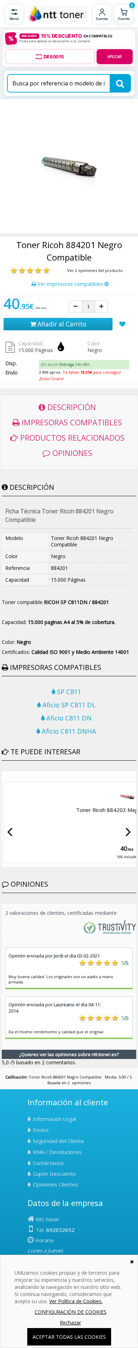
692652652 (60, 1229)
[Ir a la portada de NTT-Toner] (58, 14)
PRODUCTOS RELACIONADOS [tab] (71, 437)
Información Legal (54, 1118)
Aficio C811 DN (68, 718)
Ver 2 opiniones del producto (95, 270)
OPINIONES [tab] (71, 452)
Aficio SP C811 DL (68, 705)
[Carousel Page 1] (4, 776)
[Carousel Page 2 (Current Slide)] (8, 776)
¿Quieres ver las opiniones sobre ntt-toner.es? (69, 1054)
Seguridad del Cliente (58, 1140)
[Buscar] (120, 83)
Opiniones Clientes (55, 1184)
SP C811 (68, 691)
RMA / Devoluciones (57, 1151)
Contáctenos (48, 1162)
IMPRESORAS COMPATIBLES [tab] (70, 422)
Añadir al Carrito (61, 324)
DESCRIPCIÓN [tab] (70, 407)
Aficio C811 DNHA (68, 731)
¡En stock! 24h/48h (65, 364)
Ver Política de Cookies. (76, 1301)
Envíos (41, 1129)
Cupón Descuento (54, 1173)
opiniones (81, 1082)
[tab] (84, 364)
